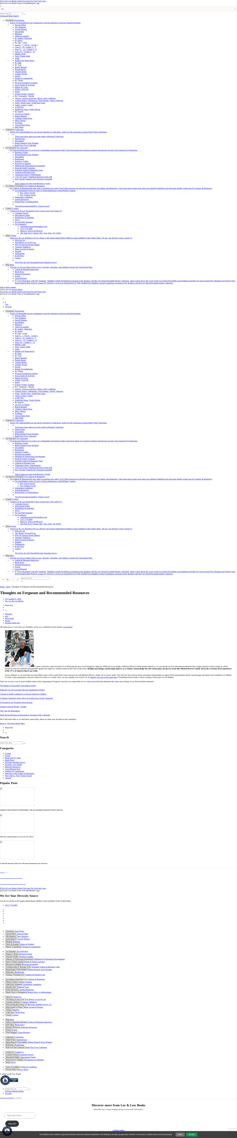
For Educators (11, 148)
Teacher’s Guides (21, 161)
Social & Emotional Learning (26, 83)
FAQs (17, 220)
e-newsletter (67, 627)
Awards (8, 753)
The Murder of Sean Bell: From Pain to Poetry (18, 686)
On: (13, 599)
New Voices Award (27, 193)
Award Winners (21, 29)
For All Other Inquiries (24, 222)
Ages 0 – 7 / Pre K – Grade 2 (26, 45)
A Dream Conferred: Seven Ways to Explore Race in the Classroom (26, 698)
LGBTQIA (19, 107)
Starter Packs (20, 139)
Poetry (17, 92)
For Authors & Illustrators (15, 186)
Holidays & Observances (24, 61)
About (8, 236)
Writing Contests (45, 191)
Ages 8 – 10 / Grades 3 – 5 (25, 47)
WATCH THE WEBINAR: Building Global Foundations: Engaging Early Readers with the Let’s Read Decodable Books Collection (94, 283)
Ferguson (8, 614)
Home (2, 587)
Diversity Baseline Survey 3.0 (16, 1005)
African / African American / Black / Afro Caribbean (35, 98)
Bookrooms (19, 159)
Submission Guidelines (24, 197)
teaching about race (12, 623)
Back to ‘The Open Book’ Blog (12, 723)
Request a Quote (21, 152)
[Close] (1, 6)
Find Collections (58, 132)
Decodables (19, 32)
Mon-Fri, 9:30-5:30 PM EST (31, 231)
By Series (18, 41)
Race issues (9, 618)
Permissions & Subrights (24, 218)
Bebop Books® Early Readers (27, 143)
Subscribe (12, 1124)
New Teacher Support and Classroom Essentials (33, 179)
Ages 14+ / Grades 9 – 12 (25, 52)
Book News (19, 272)
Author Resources (22, 199)
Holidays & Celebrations (14, 771)
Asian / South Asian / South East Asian (30, 103)
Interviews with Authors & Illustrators (19, 773)
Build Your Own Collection (25, 145)
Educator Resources (22, 274)
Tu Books (18, 123)
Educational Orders (22, 215)
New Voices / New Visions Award (18, 776)
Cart (6, 303)
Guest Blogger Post (12, 769)
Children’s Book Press (23, 118)
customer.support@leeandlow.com (33, 226)
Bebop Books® (21, 67)
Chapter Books (21, 72)
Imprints (18, 251)
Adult (17, 58)
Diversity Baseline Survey (36, 262)
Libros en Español (12, 944)
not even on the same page (107, 677)
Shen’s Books (20, 121)
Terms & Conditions (13, 1067)
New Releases (20, 27)
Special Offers (20, 25)
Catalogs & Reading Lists (25, 172)
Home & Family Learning (25, 168)
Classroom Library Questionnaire (28, 175)
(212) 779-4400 (26, 229)
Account (8, 307)
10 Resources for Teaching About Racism (16, 702)
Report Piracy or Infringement (26, 202)
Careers (18, 258)
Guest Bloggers (21, 278)
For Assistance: (21, 224)
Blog (7, 265)
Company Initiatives (22, 247)
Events (17, 276)
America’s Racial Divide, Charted (13, 707)
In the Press (19, 256)
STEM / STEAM (21, 89)
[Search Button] (24, 14)
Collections (10, 130)
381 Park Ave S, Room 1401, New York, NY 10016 (40, 233)
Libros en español (22, 36)
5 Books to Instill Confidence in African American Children (23, 694)
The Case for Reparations (10, 711)
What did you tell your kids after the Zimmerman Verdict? (22, 690)
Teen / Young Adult (22, 56)
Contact (8, 209)
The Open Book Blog (51, 267)
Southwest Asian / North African (27, 109)
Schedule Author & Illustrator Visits (29, 170)
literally (93, 677)
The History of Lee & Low (25, 242)
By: (14, 601)
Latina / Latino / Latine (24, 105)
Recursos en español (23, 163)
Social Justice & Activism (25, 85)
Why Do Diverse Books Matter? (27, 245)
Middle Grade (20, 54)
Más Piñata (19, 127)
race (6, 616)
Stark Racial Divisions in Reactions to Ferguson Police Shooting (25, 715)
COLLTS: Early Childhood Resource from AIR (33, 177)
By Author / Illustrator (23, 38)
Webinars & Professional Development (30, 166)
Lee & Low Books (22, 114)
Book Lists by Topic (13, 758)
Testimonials (20, 253)
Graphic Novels (21, 74)
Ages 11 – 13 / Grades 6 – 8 (26, 49)
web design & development (7, 1098)
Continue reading (119, 1130)
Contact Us (36, 211)
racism (7, 621)
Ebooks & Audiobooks (24, 78)
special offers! (17, 289)
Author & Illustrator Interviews (27, 269)
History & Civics (21, 87)
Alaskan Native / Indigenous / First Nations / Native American (39, 101)
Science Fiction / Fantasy (24, 94)
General (8, 778)
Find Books (10, 20)
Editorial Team (11, 987)
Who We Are (20, 240)
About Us (71, 238)
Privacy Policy (11, 1070)
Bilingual (18, 34)
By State (18, 63)
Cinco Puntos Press (22, 125)
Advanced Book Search (9, 16)
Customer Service (22, 213)
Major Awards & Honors (24, 249)
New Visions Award (28, 195)
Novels (17, 76)
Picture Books (20, 69)
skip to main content (8, 287)
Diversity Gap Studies (13, 765)
